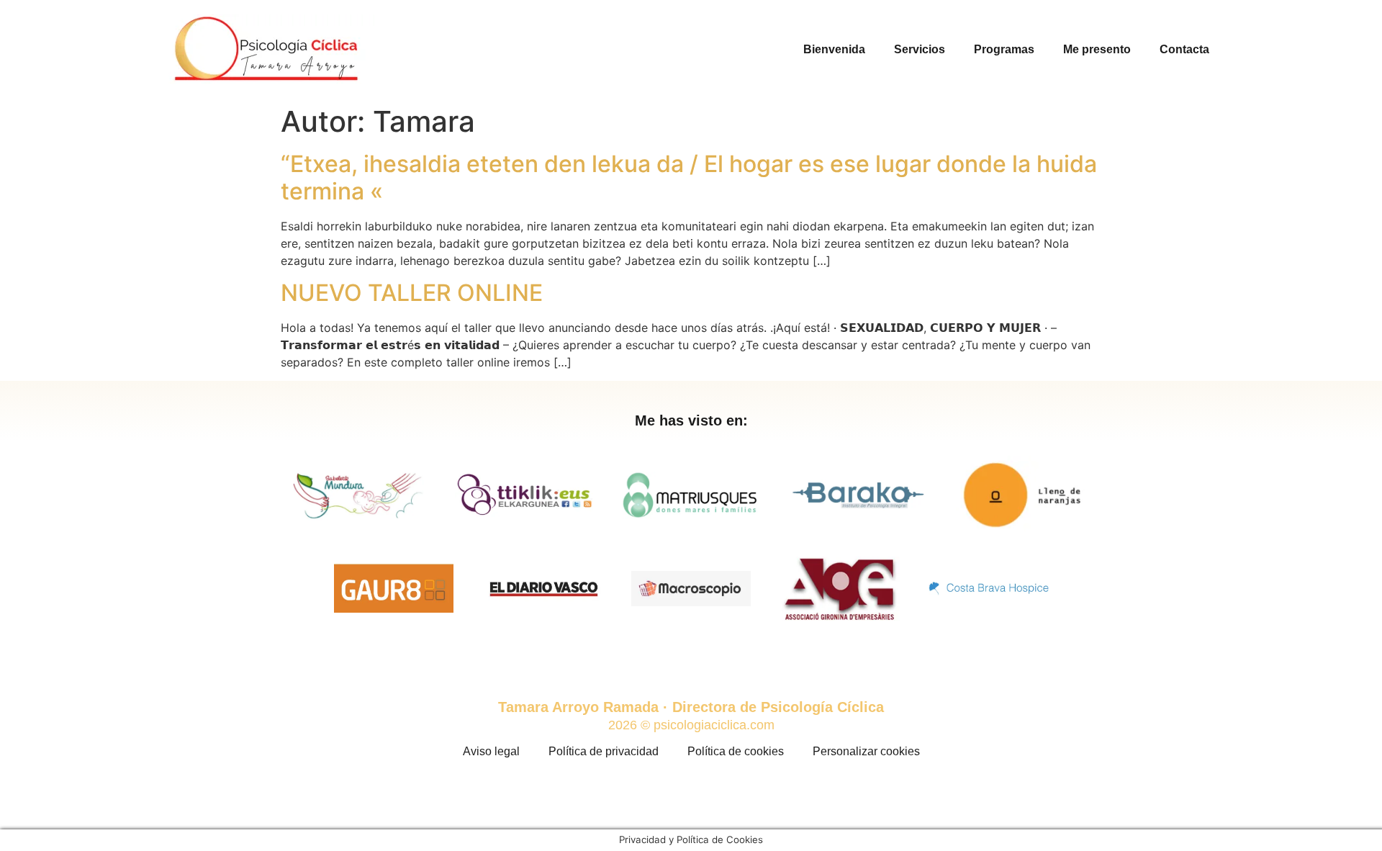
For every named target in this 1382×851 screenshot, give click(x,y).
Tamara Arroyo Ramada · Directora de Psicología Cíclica (691, 707)
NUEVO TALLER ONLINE (412, 293)
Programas (1004, 49)
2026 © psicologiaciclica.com (691, 725)
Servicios (919, 49)
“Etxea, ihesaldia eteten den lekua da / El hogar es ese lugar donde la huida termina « (689, 177)
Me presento (1097, 49)
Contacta (1184, 49)
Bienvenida (834, 49)
